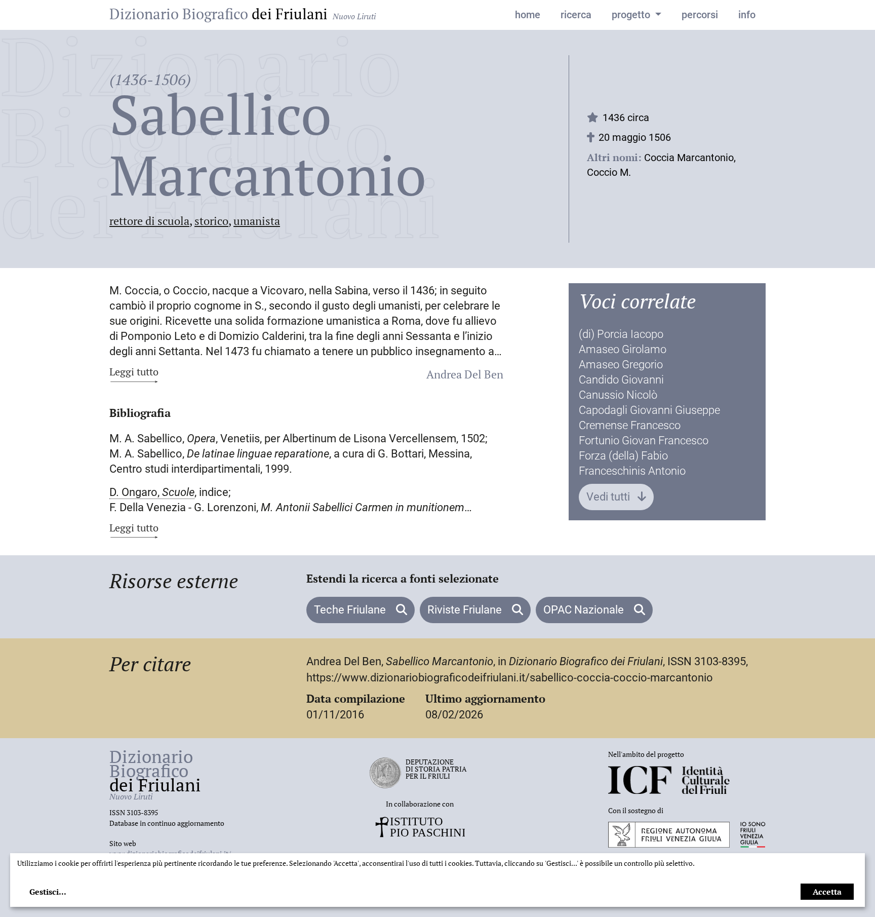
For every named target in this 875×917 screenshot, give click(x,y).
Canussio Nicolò (618, 395)
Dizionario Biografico (242, 13)
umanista (256, 220)
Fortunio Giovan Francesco (643, 440)
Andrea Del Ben (464, 374)
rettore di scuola (149, 220)
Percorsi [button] (700, 15)
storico (211, 220)
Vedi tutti (609, 496)
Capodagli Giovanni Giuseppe (649, 410)
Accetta (827, 891)
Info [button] (746, 15)
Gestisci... (47, 891)
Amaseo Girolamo (622, 349)
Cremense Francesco (630, 425)
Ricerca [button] (576, 15)
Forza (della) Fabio (623, 455)
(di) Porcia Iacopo (621, 334)
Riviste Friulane (465, 609)
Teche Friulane (351, 609)
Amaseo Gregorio (621, 364)
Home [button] (527, 15)
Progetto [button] (632, 15)
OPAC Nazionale (584, 609)
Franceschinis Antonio (632, 471)
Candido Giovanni (621, 379)
